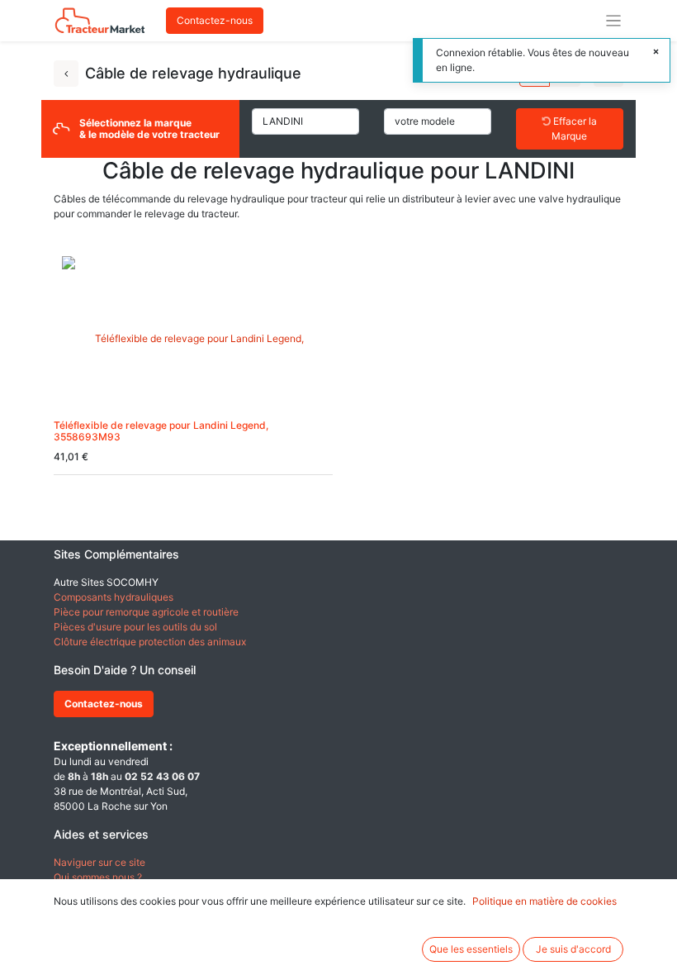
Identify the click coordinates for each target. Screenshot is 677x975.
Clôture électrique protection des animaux (150, 641)
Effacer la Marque (574, 128)
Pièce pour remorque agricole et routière (146, 612)
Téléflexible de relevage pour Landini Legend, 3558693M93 (161, 431)
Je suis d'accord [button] (573, 949)
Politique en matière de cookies (544, 901)
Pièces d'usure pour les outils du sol (135, 627)
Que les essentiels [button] (471, 949)
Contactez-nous (215, 20)
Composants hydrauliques (113, 597)
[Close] (656, 52)
